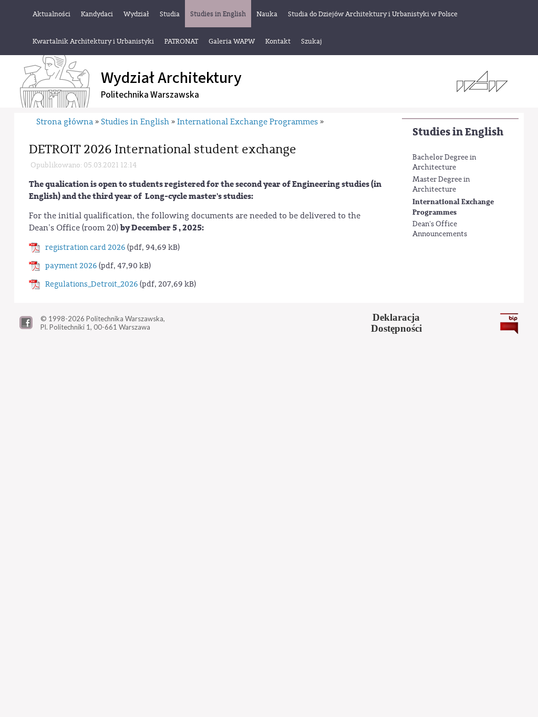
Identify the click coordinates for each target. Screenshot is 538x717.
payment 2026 (71, 266)
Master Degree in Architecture (441, 185)
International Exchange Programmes (453, 207)
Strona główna (64, 122)
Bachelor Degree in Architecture (444, 163)
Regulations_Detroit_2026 (91, 284)
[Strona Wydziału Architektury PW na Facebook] (26, 326)
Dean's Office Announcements (439, 229)
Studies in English (457, 132)
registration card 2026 (85, 247)
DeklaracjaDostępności (396, 323)
